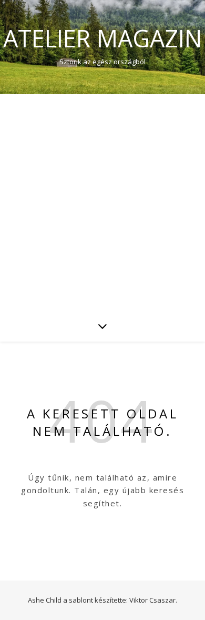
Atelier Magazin (102, 38)
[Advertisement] (102, 202)
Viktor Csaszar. (153, 600)
